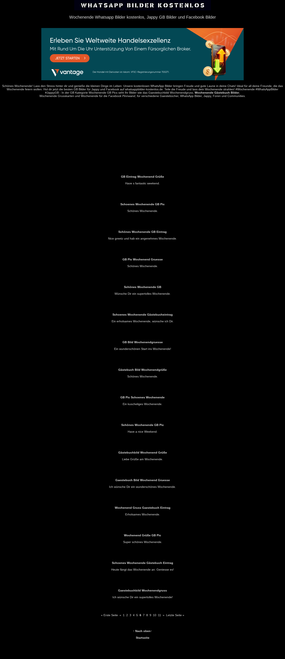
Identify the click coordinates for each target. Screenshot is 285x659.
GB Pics (112, 92)
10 (154, 615)
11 (159, 615)
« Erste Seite (109, 615)
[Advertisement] (142, 135)
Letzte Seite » (175, 615)
